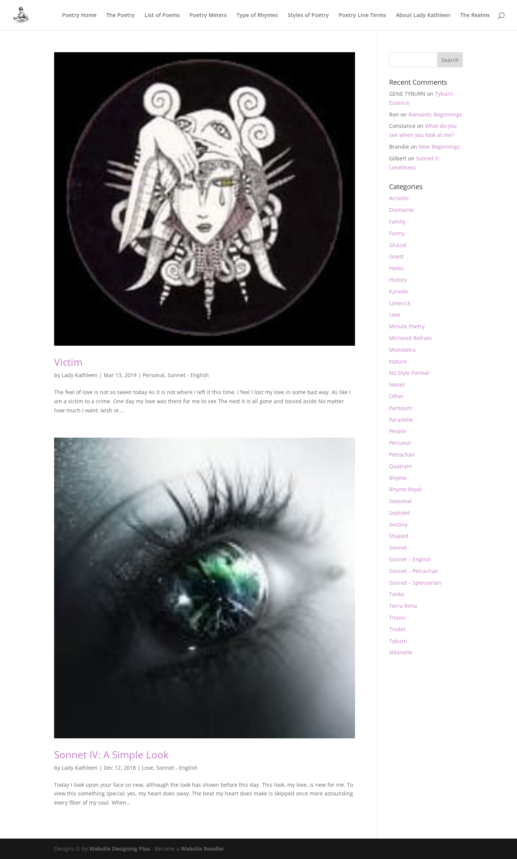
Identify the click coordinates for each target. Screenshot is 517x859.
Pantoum (400, 408)
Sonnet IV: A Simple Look (111, 754)
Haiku (396, 268)
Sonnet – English (410, 559)
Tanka (396, 594)
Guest (396, 256)
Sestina (398, 524)
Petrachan (402, 454)
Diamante (401, 209)
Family (397, 221)
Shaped (398, 535)
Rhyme (397, 478)
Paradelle (401, 419)
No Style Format (409, 372)
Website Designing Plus (119, 848)
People (397, 431)
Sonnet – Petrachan (413, 571)
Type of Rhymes (257, 15)
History (398, 279)
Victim (68, 362)
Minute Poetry (407, 326)
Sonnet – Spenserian (415, 582)
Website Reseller (202, 848)
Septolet (399, 512)
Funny (397, 233)
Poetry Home (79, 15)
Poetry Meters (208, 15)
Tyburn (398, 641)
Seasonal (400, 501)
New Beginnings (439, 146)
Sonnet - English (188, 375)
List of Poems (162, 15)
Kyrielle (398, 291)
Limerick (399, 303)
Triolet (397, 629)
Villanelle (400, 652)
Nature (398, 361)
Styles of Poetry (308, 15)
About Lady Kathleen (423, 15)
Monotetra (402, 349)
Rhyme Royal (405, 489)
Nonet (397, 384)
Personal (154, 375)
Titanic (397, 617)
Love (147, 767)
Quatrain (400, 466)
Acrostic (399, 198)
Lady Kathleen (80, 375)
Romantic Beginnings (435, 114)
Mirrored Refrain (410, 338)
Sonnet (398, 547)
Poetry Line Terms (362, 15)
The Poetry (120, 15)
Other (396, 396)
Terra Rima (403, 605)
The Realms (475, 15)
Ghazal (397, 245)
